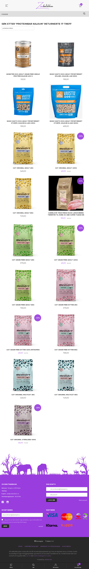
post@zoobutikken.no (13, 493)
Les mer (41, 526)
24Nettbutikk (48, 560)
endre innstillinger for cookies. (42, 556)
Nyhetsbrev (66, 546)
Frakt (20, 546)
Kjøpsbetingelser (31, 546)
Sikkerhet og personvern (50, 546)
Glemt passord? (83, 500)
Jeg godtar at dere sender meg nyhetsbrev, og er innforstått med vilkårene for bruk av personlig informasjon (22, 521)
